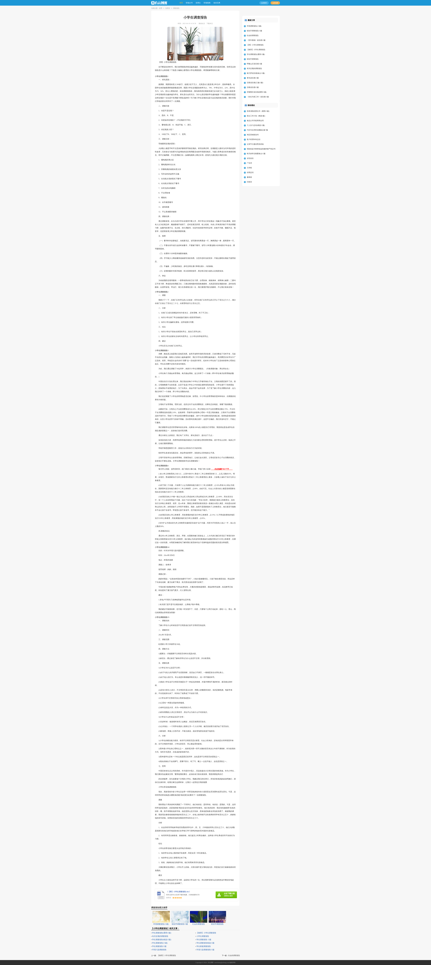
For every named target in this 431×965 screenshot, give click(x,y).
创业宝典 (216, 3)
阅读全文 (202, 23)
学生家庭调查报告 (203, 946)
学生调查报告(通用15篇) (161, 933)
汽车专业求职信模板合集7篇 (257, 130)
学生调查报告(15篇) (160, 943)
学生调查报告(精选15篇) (161, 940)
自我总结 (250, 172)
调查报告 (176, 8)
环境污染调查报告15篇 (205, 950)
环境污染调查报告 (159, 950)
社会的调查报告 (234, 955)
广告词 (249, 163)
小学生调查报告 (202, 936)
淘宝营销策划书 (253, 135)
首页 (181, 3)
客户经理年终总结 (253, 139)
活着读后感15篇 (253, 87)
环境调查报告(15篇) (254, 26)
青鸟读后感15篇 (253, 78)
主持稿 (249, 168)
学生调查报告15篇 (159, 946)
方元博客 (210, 962)
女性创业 (250, 158)
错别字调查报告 (253, 59)
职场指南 (207, 3)
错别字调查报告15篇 (254, 31)
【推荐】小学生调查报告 (206, 933)
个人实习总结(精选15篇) (256, 125)
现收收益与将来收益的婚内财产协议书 (261, 149)
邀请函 (249, 177)
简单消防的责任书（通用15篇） (258, 111)
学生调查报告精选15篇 (205, 943)
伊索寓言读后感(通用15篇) (257, 92)
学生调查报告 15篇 (203, 940)
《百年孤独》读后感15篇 (256, 40)
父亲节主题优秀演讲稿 (255, 144)
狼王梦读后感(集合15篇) (256, 73)
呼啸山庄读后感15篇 (254, 64)
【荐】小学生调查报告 (255, 45)
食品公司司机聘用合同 (255, 120)
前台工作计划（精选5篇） (256, 116)
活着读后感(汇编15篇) (255, 83)
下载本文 (210, 23)
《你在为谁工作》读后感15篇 (258, 97)
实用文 (198, 3)
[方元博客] (160, 3)
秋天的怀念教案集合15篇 (256, 153)
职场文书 (189, 3)
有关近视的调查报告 (160, 936)
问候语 (249, 182)
